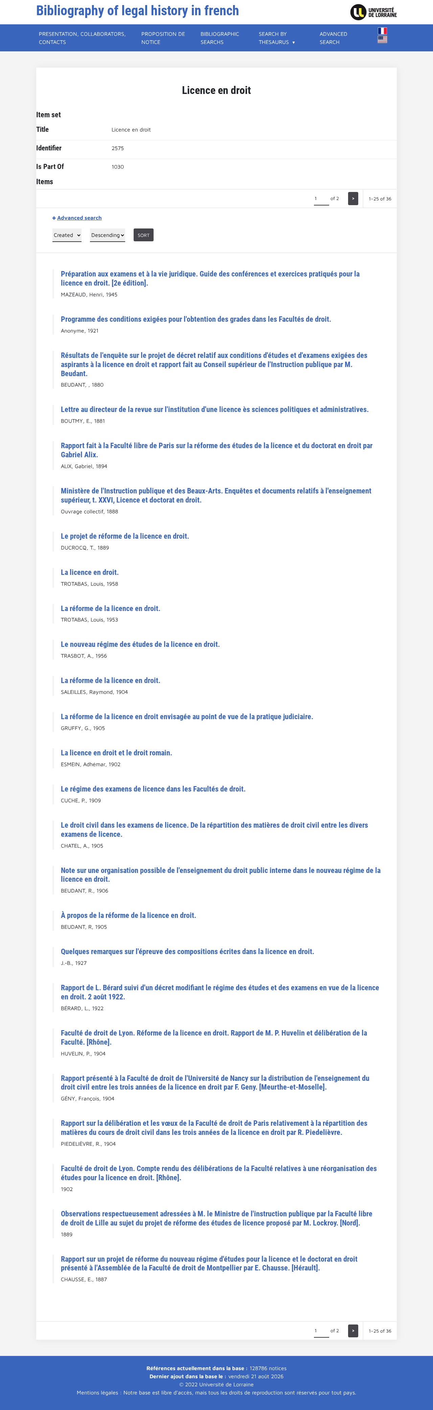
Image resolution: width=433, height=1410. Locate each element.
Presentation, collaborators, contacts (82, 38)
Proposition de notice (163, 38)
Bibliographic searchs (220, 38)
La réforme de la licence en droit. (110, 608)
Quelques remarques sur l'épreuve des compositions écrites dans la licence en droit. (187, 951)
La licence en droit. (90, 572)
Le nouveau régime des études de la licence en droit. (140, 644)
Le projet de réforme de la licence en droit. (125, 536)
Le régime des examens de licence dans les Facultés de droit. (153, 788)
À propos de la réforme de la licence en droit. (128, 915)
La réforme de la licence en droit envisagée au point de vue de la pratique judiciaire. (187, 716)
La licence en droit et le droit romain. (116, 752)
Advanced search (333, 38)
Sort (144, 235)
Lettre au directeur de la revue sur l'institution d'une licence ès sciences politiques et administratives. (215, 409)
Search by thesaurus (274, 38)
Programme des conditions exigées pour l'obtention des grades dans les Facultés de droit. (196, 319)
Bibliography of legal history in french (137, 11)
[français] (382, 30)
